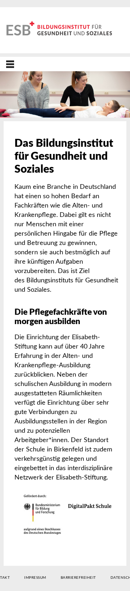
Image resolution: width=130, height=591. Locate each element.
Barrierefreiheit (78, 577)
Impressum (35, 577)
